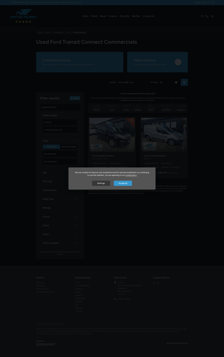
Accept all (123, 183)
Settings (101, 183)
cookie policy (130, 175)
